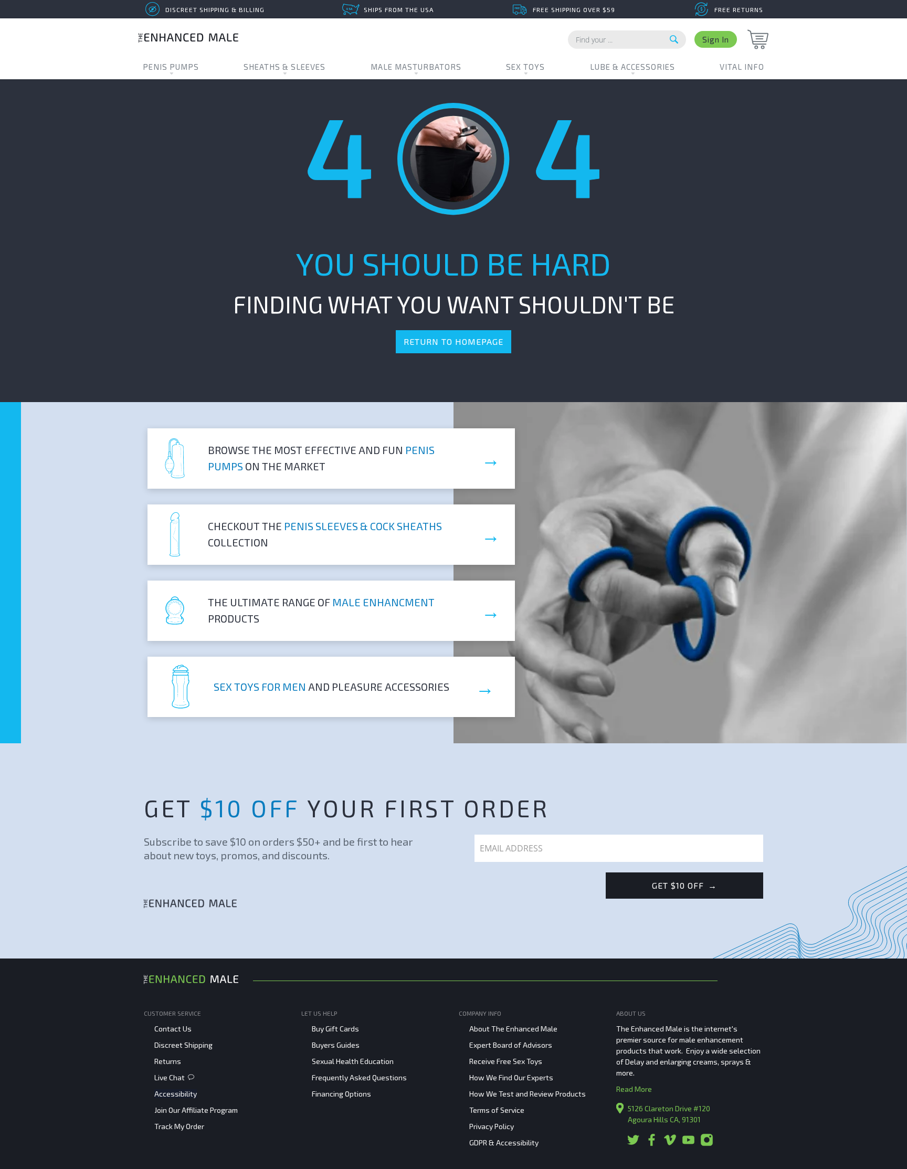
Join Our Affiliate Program (196, 1109)
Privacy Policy (491, 1126)
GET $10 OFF (684, 885)
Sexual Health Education (353, 1061)
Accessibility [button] (175, 1093)
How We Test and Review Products (527, 1093)
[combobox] (627, 39)
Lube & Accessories (632, 66)
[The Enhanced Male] (188, 39)
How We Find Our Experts (511, 1077)
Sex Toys (525, 66)
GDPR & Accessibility (504, 1142)
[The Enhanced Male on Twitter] (633, 1143)
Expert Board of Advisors (510, 1044)
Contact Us (173, 1028)
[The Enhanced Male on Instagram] (706, 1143)
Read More (634, 1088)
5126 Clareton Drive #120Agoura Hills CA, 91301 (669, 1114)
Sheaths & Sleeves (284, 66)
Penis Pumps (171, 66)
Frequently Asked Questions (359, 1077)
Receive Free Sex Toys (505, 1061)
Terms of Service (496, 1109)
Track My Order (179, 1126)
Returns (167, 1061)
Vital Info (742, 66)
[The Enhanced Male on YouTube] (688, 1143)
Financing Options (341, 1093)
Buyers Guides (336, 1044)
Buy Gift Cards (335, 1028)
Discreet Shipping (183, 1044)
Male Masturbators (416, 66)
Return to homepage (453, 341)
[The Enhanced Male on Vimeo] (670, 1143)
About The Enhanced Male (513, 1028)
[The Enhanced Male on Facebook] (651, 1143)
